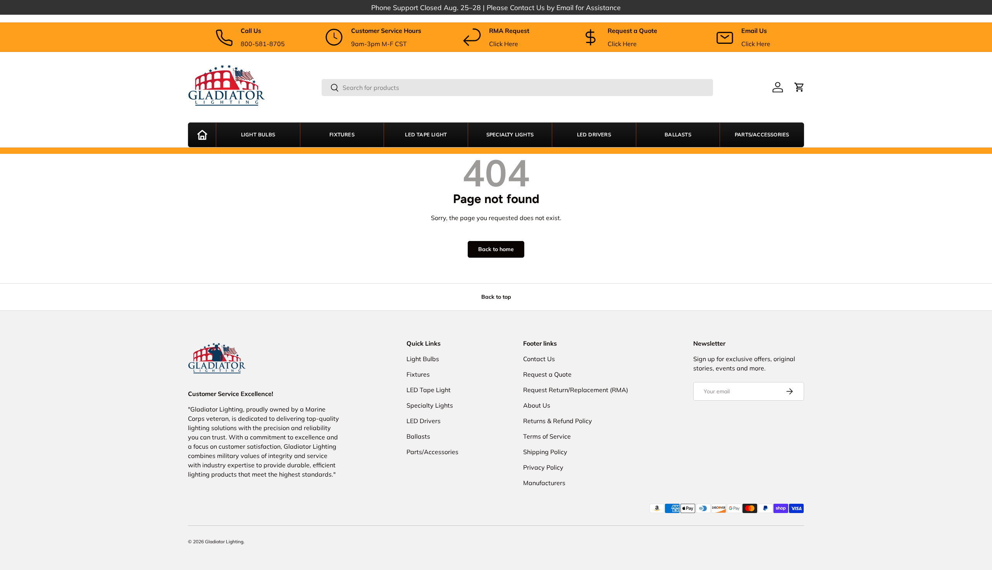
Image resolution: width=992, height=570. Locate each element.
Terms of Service (547, 436)
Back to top (496, 296)
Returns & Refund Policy (557, 421)
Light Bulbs (258, 134)
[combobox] (517, 87)
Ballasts (678, 134)
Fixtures (342, 134)
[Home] (202, 135)
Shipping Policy (545, 452)
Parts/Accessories (762, 134)
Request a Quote (547, 374)
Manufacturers (544, 483)
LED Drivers (594, 134)
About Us (536, 405)
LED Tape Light (426, 134)
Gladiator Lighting (224, 541)
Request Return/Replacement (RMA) (575, 390)
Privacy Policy (543, 467)
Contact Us (539, 359)
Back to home (496, 249)
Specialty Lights (510, 134)
